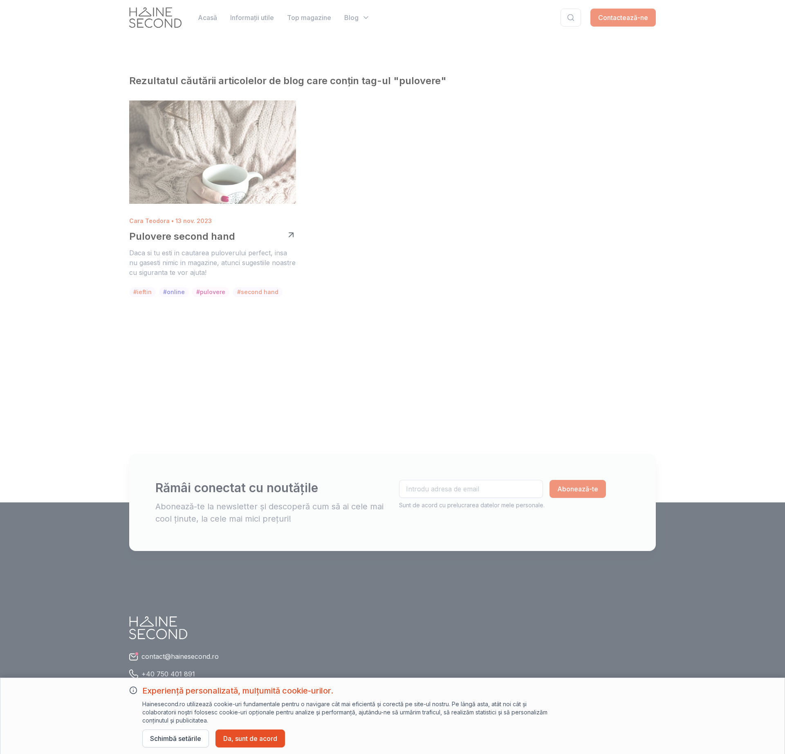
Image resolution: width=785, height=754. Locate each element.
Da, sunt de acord (250, 738)
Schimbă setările (175, 738)
